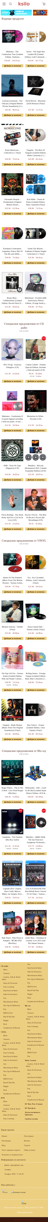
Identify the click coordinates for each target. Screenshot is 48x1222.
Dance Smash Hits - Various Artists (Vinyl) (36, 628)
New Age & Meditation (11, 1005)
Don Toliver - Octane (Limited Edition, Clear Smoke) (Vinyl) (35, 727)
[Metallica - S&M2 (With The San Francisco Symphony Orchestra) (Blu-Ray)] (36, 822)
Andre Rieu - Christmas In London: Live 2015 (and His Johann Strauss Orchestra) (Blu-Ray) (35, 941)
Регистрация (28, 1136)
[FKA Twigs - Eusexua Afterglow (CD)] (12, 349)
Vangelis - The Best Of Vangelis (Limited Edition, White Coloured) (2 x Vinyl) (35, 153)
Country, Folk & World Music (11, 978)
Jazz (4, 998)
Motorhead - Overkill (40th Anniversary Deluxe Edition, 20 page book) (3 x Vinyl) (35, 301)
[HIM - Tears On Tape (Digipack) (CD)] (12, 450)
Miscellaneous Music (10, 1002)
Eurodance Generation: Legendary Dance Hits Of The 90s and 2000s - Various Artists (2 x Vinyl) (12, 251)
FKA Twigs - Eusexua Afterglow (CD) (12, 366)
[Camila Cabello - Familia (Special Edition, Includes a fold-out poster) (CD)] (36, 349)
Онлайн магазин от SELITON (24, 1220)
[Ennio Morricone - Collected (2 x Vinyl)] (12, 135)
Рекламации (6, 1141)
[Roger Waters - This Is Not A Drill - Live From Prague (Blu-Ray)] (12, 772)
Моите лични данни (25, 1212)
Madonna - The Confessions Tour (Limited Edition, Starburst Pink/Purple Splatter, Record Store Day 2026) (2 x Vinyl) (12, 54)
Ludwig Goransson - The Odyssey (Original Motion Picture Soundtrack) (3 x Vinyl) (12, 104)
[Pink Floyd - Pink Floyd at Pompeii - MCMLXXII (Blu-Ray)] (12, 923)
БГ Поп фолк (30, 1108)
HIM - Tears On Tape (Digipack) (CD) (12, 467)
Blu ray (28, 1006)
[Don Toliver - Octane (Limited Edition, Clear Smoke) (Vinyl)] (36, 710)
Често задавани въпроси (11, 1150)
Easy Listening (8, 987)
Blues (5, 970)
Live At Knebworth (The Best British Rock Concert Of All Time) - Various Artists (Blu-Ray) (35, 891)
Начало (4, 1136)
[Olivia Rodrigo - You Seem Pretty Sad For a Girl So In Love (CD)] (12, 499)
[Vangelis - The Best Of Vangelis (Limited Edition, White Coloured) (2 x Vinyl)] (36, 135)
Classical (6, 973)
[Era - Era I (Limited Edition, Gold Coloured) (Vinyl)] (36, 562)
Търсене (27, 1145)
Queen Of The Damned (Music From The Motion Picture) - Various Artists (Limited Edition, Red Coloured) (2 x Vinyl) (12, 580)
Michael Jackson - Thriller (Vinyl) (12, 628)
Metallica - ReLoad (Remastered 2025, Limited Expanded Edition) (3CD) (35, 468)
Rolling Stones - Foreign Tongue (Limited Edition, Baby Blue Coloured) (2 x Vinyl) (35, 676)
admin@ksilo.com (16, 1165)
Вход (3, 1145)
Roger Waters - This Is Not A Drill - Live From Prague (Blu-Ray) (12, 790)
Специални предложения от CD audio (24, 325)
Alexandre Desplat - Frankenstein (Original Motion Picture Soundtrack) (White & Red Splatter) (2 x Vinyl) (12, 202)
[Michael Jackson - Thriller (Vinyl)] (12, 611)
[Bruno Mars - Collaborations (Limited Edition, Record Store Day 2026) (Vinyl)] (12, 282)
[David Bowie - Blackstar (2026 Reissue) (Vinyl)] (36, 85)
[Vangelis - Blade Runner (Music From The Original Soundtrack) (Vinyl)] (12, 710)
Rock (5, 1024)
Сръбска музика (31, 1119)
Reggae (6, 1020)
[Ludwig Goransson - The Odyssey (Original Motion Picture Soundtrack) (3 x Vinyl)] (12, 85)
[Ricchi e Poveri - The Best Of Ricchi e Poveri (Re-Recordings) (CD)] (36, 499)
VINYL (3, 1032)
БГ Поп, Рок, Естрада (33, 1104)
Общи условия (29, 1150)
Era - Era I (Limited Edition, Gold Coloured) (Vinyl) (35, 580)
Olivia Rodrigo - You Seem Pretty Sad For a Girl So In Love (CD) (12, 517)
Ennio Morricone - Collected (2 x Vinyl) (12, 151)
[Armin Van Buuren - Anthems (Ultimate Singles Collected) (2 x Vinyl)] (36, 233)
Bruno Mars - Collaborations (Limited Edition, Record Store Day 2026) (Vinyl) (12, 301)
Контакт (27, 1141)
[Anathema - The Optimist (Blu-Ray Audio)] (12, 822)
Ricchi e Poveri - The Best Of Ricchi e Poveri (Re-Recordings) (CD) (35, 517)
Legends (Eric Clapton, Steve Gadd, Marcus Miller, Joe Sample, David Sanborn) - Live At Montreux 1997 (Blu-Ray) (12, 891)
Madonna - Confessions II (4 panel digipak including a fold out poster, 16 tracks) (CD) (12, 419)
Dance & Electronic (10, 983)
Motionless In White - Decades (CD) (35, 417)
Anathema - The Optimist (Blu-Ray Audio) (12, 838)
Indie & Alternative (10, 994)
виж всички (24, 331)
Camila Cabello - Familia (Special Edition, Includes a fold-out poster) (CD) (35, 367)
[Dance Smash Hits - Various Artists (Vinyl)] (36, 611)
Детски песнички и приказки (32, 1114)
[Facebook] (4, 1179)
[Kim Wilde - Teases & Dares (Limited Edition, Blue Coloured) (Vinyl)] (36, 184)
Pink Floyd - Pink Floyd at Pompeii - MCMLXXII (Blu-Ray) (12, 940)
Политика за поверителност (12, 1155)
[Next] (43, 12)
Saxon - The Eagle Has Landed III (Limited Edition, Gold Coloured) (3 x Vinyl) (35, 54)
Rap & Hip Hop (9, 1017)
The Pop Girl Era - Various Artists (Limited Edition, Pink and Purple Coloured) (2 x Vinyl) (12, 676)
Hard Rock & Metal (10, 990)
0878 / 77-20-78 (17, 1174)
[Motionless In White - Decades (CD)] (36, 401)
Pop (4, 1009)
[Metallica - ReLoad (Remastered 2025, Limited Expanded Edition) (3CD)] (36, 450)
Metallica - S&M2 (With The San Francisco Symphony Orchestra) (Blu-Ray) (35, 840)
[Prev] (4, 12)
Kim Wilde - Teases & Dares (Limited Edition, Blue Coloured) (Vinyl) (35, 202)
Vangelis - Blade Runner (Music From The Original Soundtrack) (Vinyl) (12, 727)
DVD (3, 1098)
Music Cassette (30, 1060)
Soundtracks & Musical (11, 1028)
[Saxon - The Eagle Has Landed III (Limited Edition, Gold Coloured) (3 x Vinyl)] (36, 36)
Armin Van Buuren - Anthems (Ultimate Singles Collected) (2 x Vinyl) (35, 251)
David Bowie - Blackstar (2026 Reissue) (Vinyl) (36, 102)
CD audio (4, 966)
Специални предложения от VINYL (24, 540)
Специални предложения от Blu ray (24, 750)
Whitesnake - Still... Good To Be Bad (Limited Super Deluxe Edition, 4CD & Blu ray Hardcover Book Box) (35, 791)
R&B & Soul (8, 1013)
